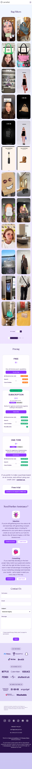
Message (4, 616)
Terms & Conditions (13, 738)
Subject (4, 608)
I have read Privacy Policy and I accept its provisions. (15, 633)
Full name (4, 593)
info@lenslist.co (16, 729)
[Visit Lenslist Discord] (23, 721)
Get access (16, 455)
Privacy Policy (25, 738)
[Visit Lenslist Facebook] (9, 721)
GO (20, 331)
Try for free (16, 372)
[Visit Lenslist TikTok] (18, 721)
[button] (29, 611)
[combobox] (16, 612)
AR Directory (7, 745)
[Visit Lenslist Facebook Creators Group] (27, 721)
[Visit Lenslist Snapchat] (14, 721)
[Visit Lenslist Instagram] (5, 721)
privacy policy (16, 726)
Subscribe (16, 412)
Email (3, 601)
